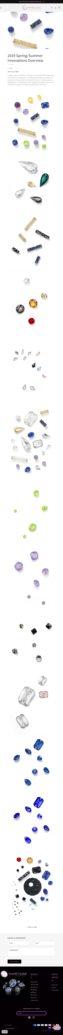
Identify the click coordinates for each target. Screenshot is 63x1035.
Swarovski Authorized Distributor (34, 984)
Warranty (34, 995)
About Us (55, 985)
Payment (34, 998)
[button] (52, 7)
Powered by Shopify (55, 1030)
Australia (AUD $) (10, 1028)
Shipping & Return (34, 991)
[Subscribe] (45, 1013)
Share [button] (11, 68)
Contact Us (34, 1000)
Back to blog (32, 927)
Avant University (55, 988)
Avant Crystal (47, 1030)
